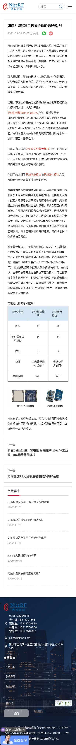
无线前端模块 (33, 174)
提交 (16, 713)
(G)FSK (57, 733)
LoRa (48, 733)
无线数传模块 (51, 174)
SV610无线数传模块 (37, 148)
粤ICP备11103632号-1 (59, 727)
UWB (66, 733)
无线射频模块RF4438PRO (23, 112)
